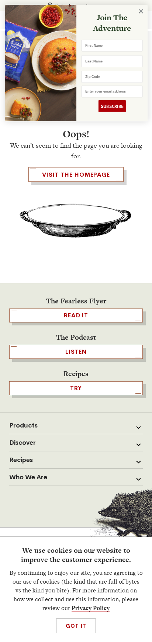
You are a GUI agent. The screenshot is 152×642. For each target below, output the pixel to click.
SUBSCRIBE (111, 106)
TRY (76, 388)
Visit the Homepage (76, 174)
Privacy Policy (91, 608)
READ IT (76, 315)
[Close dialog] (140, 11)
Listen (76, 352)
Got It (76, 626)
